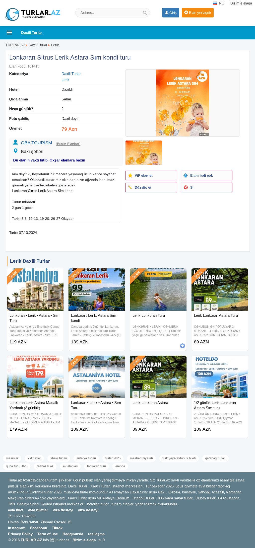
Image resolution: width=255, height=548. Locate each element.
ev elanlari (70, 466)
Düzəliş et (143, 187)
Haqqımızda (73, 534)
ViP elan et (144, 175)
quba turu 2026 (16, 466)
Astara (52, 191)
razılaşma (96, 534)
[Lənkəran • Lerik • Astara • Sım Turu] (35, 274)
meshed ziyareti (141, 458)
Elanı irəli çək (201, 175)
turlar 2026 (113, 458)
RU (221, 3)
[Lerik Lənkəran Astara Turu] (219, 274)
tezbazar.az (45, 466)
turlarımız (53, 180)
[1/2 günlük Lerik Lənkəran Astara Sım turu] (219, 362)
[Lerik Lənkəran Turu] (158, 274)
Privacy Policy (20, 534)
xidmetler (34, 458)
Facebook (38, 528)
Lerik (55, 45)
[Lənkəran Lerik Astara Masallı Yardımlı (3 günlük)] (35, 362)
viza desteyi (63, 510)
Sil (192, 187)
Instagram (16, 528)
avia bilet (15, 510)
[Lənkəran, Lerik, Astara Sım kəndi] (96, 274)
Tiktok (57, 528)
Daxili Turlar (38, 45)
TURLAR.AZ (15, 45)
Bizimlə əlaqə (241, 3)
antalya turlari (86, 458)
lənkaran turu (96, 466)
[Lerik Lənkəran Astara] (158, 362)
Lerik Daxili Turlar (30, 261)
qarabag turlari (215, 458)
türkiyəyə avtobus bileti (179, 458)
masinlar (12, 458)
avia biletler (38, 510)
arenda (120, 466)
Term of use (47, 534)
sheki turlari (58, 458)
